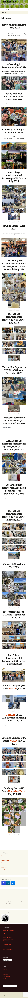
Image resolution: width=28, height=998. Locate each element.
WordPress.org (6, 978)
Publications (4, 862)
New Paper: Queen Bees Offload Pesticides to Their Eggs (9, 932)
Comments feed (6, 976)
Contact (3, 872)
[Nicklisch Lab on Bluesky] (13, 883)
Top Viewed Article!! (7, 947)
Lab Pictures (4, 867)
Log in (4, 971)
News (2, 855)
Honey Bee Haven (17, 791)
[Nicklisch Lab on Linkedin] (8, 883)
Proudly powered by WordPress (8, 995)
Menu (2, 12)
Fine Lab (10, 714)
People (3, 858)
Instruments (4, 865)
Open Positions (4, 869)
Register (5, 969)
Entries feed (6, 974)
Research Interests (5, 860)
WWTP (12, 688)
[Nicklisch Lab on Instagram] (3, 883)
